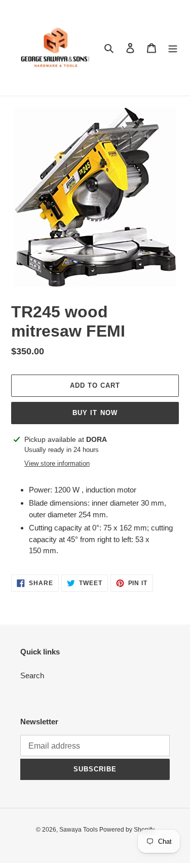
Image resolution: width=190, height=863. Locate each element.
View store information (57, 463)
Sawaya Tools (79, 829)
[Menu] (172, 48)
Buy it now (94, 413)
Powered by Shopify (127, 829)
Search (32, 675)
